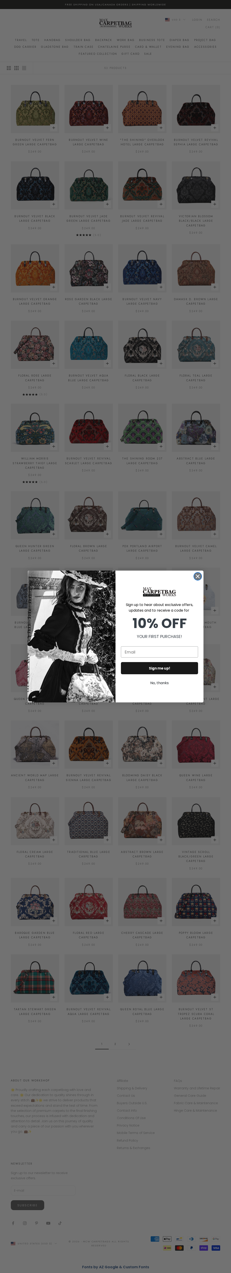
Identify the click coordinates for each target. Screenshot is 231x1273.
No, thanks (159, 683)
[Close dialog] (198, 576)
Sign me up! (159, 668)
